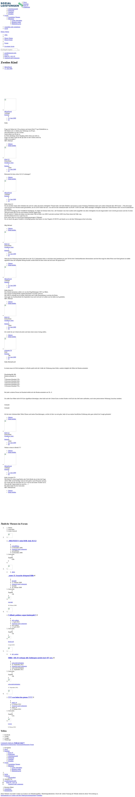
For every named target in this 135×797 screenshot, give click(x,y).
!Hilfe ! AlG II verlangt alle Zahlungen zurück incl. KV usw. (30, 658)
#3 (9, 201)
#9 (9, 474)
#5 (9, 287)
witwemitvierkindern (18, 663)
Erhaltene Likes (9, 162)
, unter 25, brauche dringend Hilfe (21, 576)
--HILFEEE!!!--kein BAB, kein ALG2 (22, 541)
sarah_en (14, 702)
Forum (6, 43)
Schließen (39, 795)
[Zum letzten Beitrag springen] (9, 599)
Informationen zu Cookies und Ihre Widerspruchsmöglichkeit (18, 795)
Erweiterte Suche (9, 46)
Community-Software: (13, 743)
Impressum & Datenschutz (8, 744)
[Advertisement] (56, 84)
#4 (9, 255)
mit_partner (15, 654)
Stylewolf (11, 641)
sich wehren (15, 620)
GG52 (10, 724)
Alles (5, 35)
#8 (9, 444)
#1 (9, 120)
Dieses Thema (5, 31)
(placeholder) (12, 777)
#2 (9, 171)
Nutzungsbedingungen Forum (25, 744)
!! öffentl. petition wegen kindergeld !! (22, 615)
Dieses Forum (8, 40)
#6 (9, 329)
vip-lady (14, 581)
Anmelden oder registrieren (12, 27)
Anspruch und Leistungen (19, 549)
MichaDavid (8, 67)
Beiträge (6, 115)
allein (13, 572)
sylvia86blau (15, 546)
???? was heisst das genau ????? (20, 697)
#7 (9, 359)
